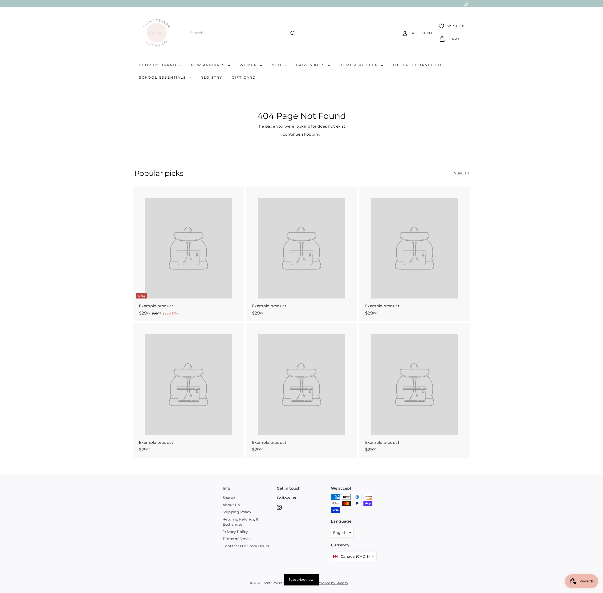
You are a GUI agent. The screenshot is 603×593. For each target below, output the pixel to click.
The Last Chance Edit (419, 65)
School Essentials (163, 77)
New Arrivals (208, 65)
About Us (231, 505)
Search (229, 497)
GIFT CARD (244, 77)
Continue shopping (301, 134)
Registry (211, 77)
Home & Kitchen (359, 65)
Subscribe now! (301, 579)
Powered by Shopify (332, 583)
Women (249, 65)
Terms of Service (238, 539)
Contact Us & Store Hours (246, 546)
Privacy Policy (235, 531)
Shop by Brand (158, 65)
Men (277, 65)
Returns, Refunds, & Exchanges (241, 522)
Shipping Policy (237, 512)
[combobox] (242, 33)
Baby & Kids (311, 65)
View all (461, 173)
